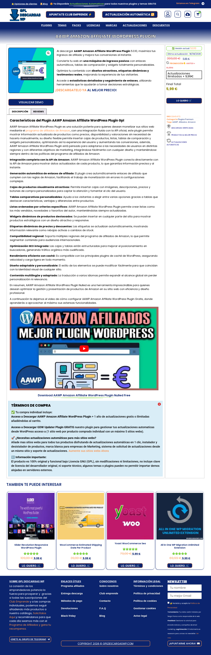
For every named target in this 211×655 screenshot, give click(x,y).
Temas (62, 25)
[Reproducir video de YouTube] (84, 348)
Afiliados (183, 122)
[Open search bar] (177, 14)
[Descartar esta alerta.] (159, 404)
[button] (48, 53)
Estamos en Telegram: (188, 3)
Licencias (93, 25)
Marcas (111, 25)
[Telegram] (203, 3)
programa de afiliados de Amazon (48, 130)
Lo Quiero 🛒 (184, 100)
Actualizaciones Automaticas (177, 143)
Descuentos (161, 25)
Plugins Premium (185, 119)
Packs (76, 25)
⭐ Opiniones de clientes (24, 3)
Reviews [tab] (38, 111)
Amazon (192, 122)
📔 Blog (44, 3)
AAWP (175, 122)
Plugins (46, 25)
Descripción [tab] (20, 111)
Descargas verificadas (182, 128)
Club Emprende (19, 601)
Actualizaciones (135, 25)
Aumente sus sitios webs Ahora (89, 451)
